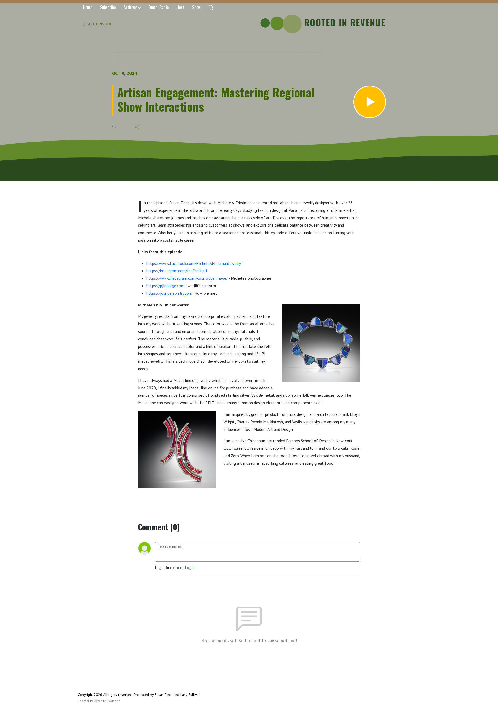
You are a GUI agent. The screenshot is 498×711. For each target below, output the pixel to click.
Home (87, 7)
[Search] (211, 7)
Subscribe (108, 7)
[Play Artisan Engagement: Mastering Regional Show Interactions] (369, 102)
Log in (190, 567)
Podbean (113, 701)
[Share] (138, 126)
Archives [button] (130, 7)
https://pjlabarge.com (165, 285)
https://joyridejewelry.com (169, 293)
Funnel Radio (159, 7)
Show (196, 7)
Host (180, 7)
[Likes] (114, 126)
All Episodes (100, 23)
